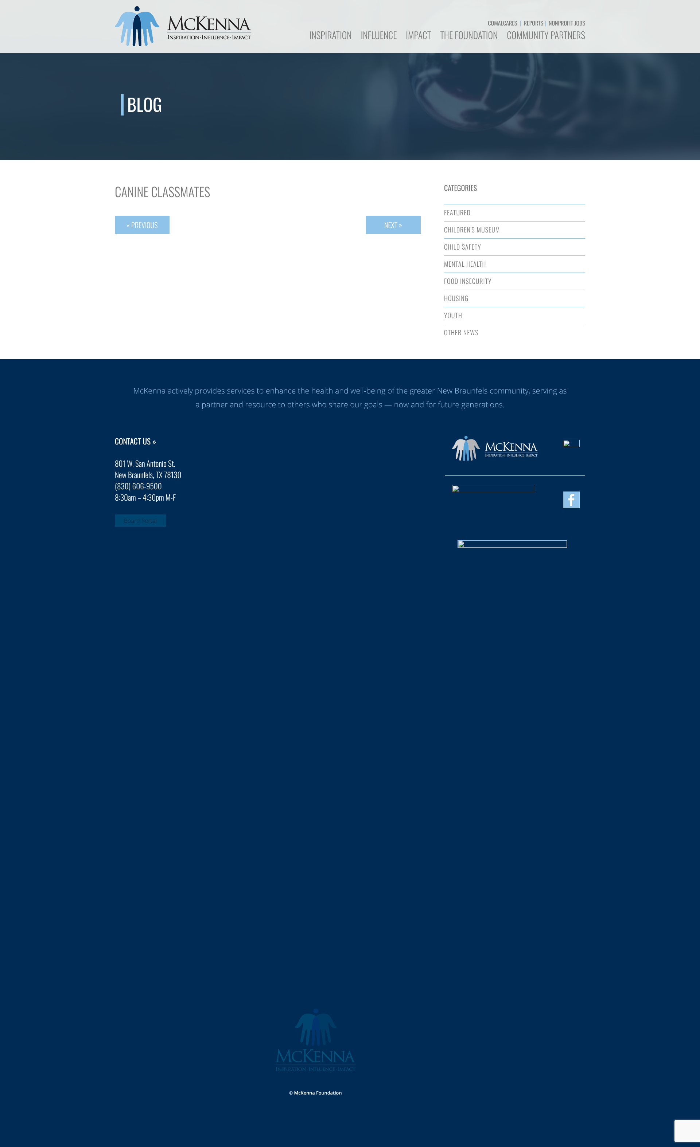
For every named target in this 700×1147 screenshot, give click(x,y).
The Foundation (469, 36)
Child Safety (462, 247)
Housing (456, 298)
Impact (418, 36)
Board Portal (140, 521)
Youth (453, 315)
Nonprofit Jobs (567, 23)
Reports (533, 23)
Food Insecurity (467, 281)
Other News (461, 332)
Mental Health (465, 264)
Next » (393, 224)
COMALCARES (502, 23)
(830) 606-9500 (138, 486)
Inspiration (330, 36)
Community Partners (546, 36)
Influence (379, 36)
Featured (457, 213)
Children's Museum (472, 230)
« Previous (142, 224)
